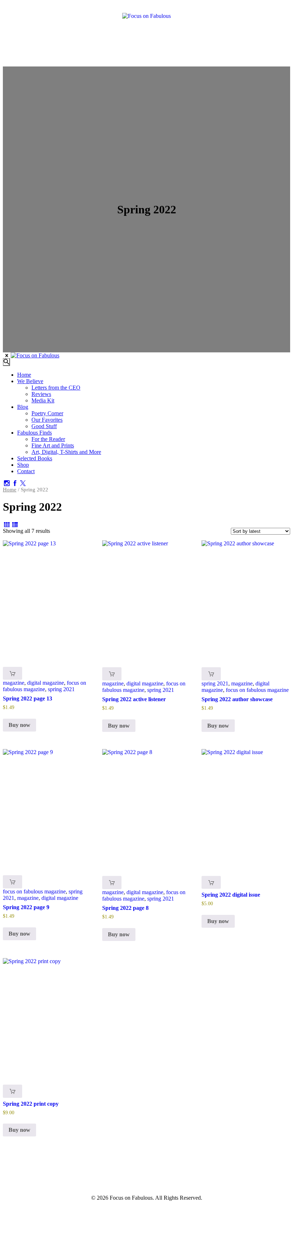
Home (9, 489)
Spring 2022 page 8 (125, 908)
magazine (13, 683)
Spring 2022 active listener (134, 699)
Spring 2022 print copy (31, 1104)
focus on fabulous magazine (44, 686)
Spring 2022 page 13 (27, 698)
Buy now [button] (19, 725)
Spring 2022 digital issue (231, 895)
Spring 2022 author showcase (237, 699)
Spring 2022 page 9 (26, 907)
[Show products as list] (15, 524)
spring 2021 (61, 689)
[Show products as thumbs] (7, 524)
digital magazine (45, 683)
